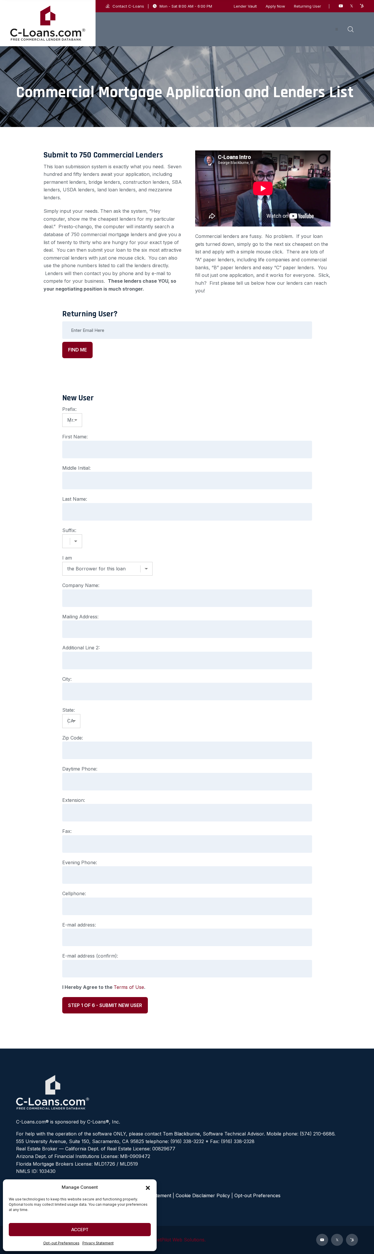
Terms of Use (129, 987)
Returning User (307, 6)
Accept (80, 1229)
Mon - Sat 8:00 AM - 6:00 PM (186, 6)
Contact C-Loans (128, 6)
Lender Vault (245, 6)
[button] (148, 1187)
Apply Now (275, 6)
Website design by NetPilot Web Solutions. (159, 1240)
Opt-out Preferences (61, 1243)
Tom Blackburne (181, 1134)
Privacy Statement (98, 1243)
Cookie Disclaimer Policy (203, 1195)
